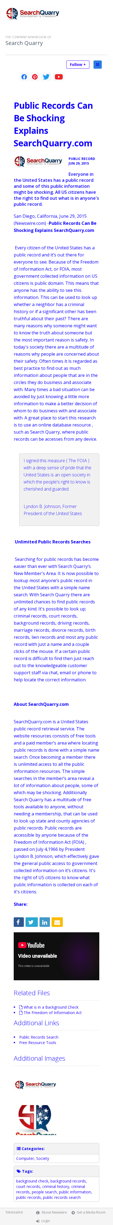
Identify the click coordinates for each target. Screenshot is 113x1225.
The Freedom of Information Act (53, 1012)
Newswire (14, 1212)
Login (45, 1220)
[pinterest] (34, 76)
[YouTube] (58, 76)
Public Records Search (38, 1037)
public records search (62, 1197)
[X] (46, 76)
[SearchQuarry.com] (38, 161)
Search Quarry (24, 43)
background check (32, 1181)
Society (42, 1158)
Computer (25, 1158)
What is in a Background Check (51, 1007)
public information (75, 1191)
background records (68, 1181)
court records (28, 1186)
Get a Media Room (91, 1212)
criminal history (55, 1186)
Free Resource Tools (37, 1042)
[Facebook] (24, 76)
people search (44, 1191)
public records (28, 1197)
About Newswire (54, 1212)
